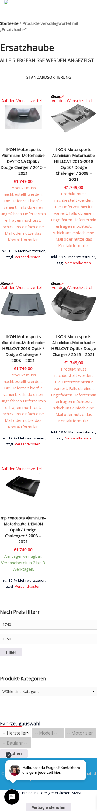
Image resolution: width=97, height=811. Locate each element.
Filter (11, 652)
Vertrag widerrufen (48, 807)
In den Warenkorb (23, 255)
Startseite (9, 23)
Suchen (14, 753)
